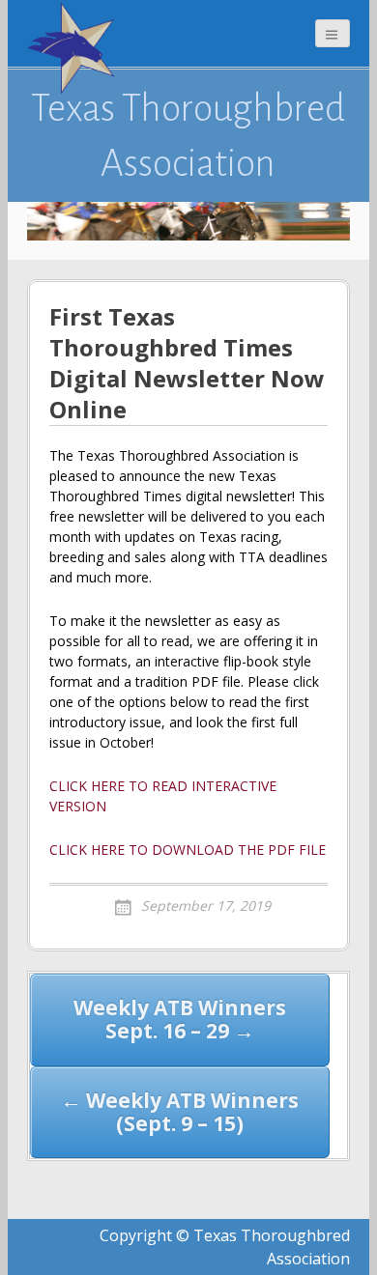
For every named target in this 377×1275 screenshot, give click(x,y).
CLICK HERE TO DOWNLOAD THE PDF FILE (187, 849)
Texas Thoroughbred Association (188, 135)
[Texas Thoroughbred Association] (75, 48)
